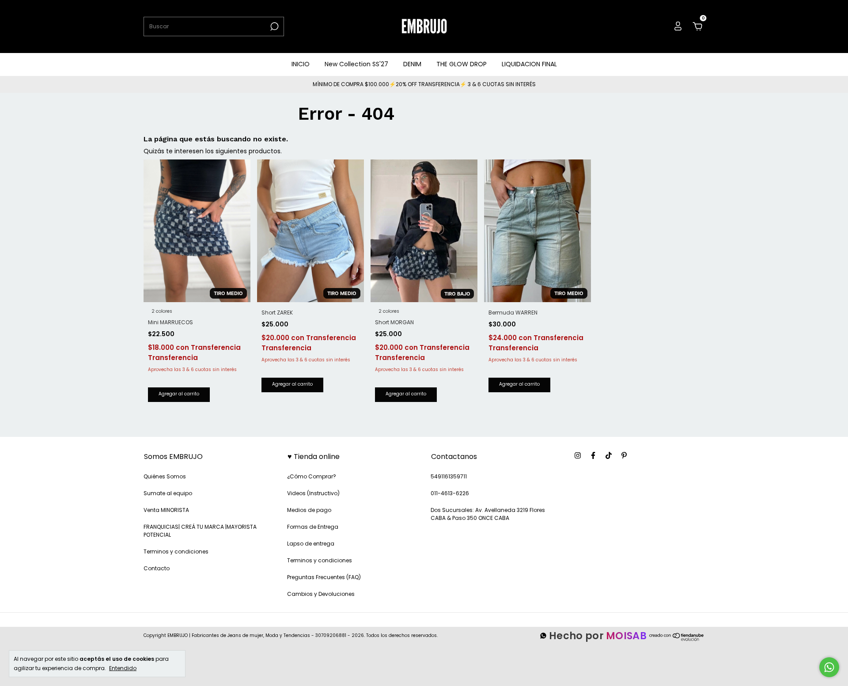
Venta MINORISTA (166, 510)
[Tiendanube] (676, 640)
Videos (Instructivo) (313, 493)
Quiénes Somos (165, 476)
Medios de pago (309, 510)
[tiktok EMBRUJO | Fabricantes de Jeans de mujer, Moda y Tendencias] (608, 456)
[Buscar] (273, 26)
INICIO (301, 64)
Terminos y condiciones (176, 551)
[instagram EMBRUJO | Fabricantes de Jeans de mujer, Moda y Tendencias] (577, 456)
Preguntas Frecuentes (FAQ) (324, 577)
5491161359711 (449, 476)
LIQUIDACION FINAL (529, 64)
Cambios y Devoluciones (321, 594)
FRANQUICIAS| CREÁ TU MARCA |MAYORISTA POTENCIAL (200, 530)
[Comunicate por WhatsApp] (829, 667)
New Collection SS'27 (356, 64)
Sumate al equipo (168, 493)
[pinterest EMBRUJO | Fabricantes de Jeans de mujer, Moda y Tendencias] (624, 456)
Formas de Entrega (312, 527)
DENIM (412, 64)
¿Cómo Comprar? (311, 476)
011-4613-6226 (450, 493)
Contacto (157, 568)
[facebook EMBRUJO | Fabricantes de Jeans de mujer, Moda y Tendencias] (593, 456)
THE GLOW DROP (461, 64)
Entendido (122, 667)
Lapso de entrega (310, 543)
